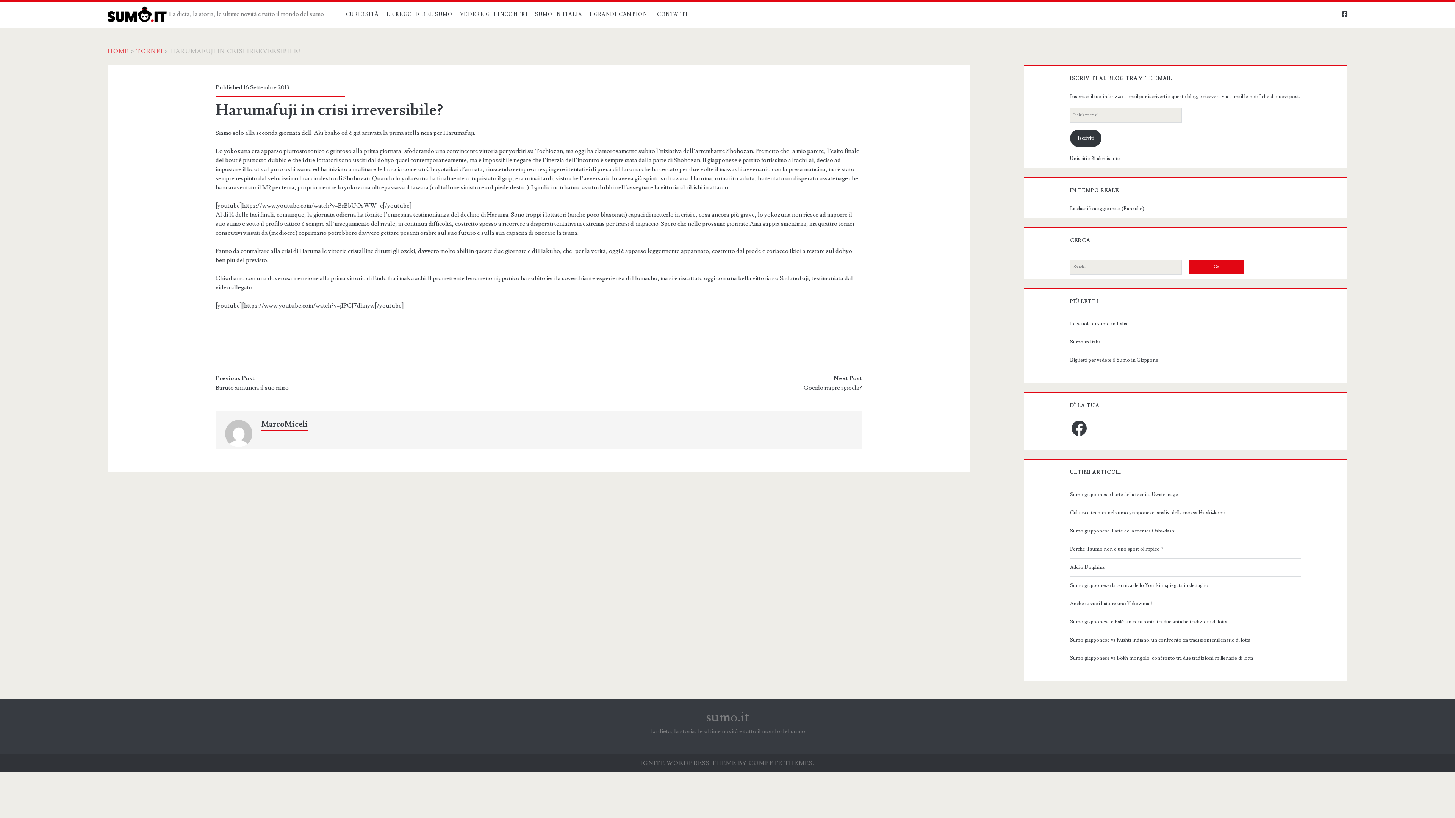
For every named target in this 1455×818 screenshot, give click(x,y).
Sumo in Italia (558, 14)
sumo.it (727, 717)
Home (118, 51)
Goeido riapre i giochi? (833, 388)
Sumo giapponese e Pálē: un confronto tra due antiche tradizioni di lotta (1148, 622)
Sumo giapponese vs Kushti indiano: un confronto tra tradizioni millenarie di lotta (1160, 640)
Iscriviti (1086, 138)
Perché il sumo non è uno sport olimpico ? (1116, 549)
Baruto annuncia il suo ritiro (252, 388)
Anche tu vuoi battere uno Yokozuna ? (1111, 604)
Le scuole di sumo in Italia (1098, 324)
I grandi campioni (619, 14)
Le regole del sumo (419, 14)
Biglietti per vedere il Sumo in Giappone (1114, 360)
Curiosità (362, 14)
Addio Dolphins (1087, 567)
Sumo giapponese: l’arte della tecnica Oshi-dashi (1123, 531)
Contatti (672, 14)
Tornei (149, 51)
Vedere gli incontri (494, 14)
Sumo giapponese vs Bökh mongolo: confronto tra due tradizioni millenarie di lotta (1161, 658)
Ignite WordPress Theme (688, 763)
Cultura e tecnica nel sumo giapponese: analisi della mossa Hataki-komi (1147, 513)
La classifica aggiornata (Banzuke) (1107, 209)
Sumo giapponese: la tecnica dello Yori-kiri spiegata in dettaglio (1139, 585)
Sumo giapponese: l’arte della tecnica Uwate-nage (1124, 495)
